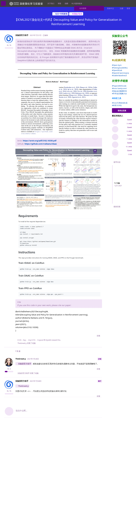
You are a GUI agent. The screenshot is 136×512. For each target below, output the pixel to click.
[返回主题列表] (3, 3)
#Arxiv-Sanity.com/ (119, 88)
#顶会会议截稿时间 (119, 91)
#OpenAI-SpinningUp (120, 73)
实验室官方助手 (24, 363)
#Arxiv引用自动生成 (119, 103)
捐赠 (66, 3)
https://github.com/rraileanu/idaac (41, 144)
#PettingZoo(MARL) (120, 68)
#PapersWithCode (119, 86)
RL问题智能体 (77, 3)
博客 (59, 3)
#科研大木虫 (117, 105)
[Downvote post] (93, 335)
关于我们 (50, 3)
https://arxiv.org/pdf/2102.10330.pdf (39, 140)
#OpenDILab (117, 70)
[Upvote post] (87, 335)
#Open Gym (117, 65)
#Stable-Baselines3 (119, 75)
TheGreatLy (23, 386)
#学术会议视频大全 (119, 93)
